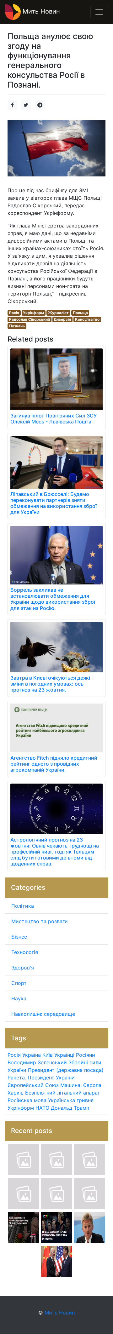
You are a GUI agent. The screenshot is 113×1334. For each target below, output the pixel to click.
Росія (14, 312)
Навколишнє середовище (43, 1014)
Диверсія (62, 319)
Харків (16, 1093)
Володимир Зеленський (37, 1062)
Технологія (24, 952)
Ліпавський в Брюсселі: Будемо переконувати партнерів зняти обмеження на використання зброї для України (53, 503)
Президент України (51, 1077)
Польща (80, 312)
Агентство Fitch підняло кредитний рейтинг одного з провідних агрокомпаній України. (53, 764)
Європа (92, 1085)
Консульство (87, 319)
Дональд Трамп (70, 1108)
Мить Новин (40, 11)
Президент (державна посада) (66, 1070)
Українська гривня (71, 1100)
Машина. (71, 1085)
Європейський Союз (33, 1085)
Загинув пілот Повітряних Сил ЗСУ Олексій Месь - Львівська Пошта (53, 418)
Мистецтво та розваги (39, 921)
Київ (47, 1055)
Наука (18, 998)
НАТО (42, 1108)
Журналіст (58, 312)
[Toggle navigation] (99, 12)
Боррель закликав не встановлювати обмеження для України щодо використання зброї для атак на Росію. (52, 599)
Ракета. (17, 1077)
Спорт (19, 983)
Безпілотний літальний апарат (62, 1093)
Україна (31, 1055)
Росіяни (85, 1055)
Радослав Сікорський (29, 319)
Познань (17, 326)
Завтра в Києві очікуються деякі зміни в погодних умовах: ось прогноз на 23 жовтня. (50, 684)
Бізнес (19, 937)
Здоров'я (22, 967)
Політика (22, 906)
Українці (64, 1055)
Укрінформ (33, 312)
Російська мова (27, 1100)
